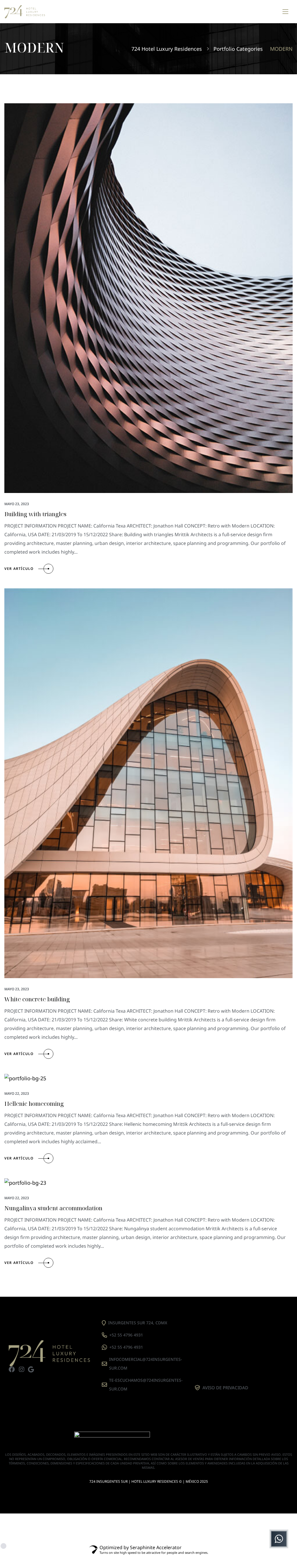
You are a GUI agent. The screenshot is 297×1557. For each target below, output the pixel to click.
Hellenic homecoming (34, 1104)
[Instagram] (21, 1369)
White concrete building (37, 999)
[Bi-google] (31, 1369)
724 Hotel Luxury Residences (166, 48)
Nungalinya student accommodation (53, 1208)
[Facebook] (12, 1369)
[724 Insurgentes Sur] (24, 11)
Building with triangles (35, 514)
